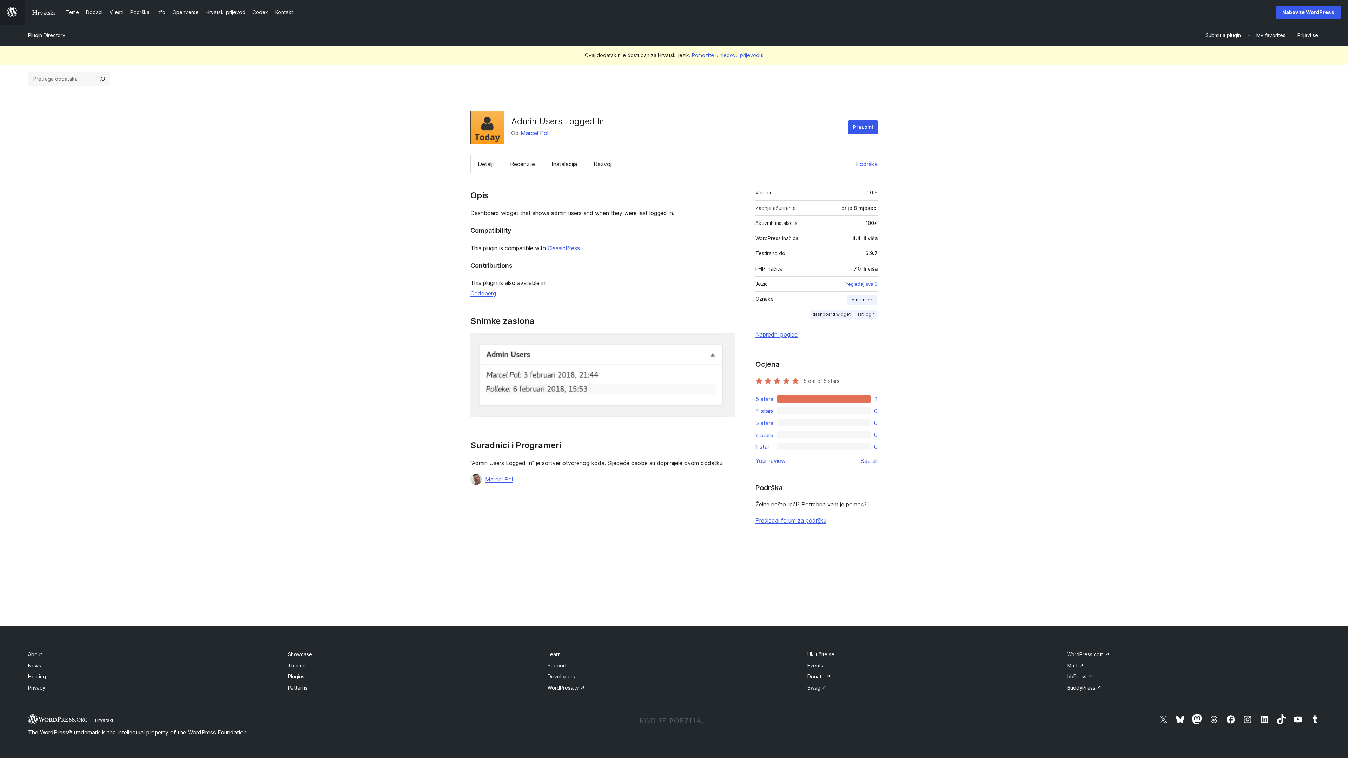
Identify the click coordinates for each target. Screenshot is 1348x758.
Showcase (300, 654)
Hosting (37, 676)
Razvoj (603, 163)
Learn (554, 654)
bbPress (1079, 676)
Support (557, 666)
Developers (561, 676)
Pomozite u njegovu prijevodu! (728, 55)
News (34, 666)
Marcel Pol (534, 133)
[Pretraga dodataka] (102, 79)
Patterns (298, 688)
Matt (1075, 666)
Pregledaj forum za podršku (790, 520)
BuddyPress (1084, 688)
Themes (297, 666)
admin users (862, 299)
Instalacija (564, 163)
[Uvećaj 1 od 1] (725, 342)
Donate (819, 676)
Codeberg (483, 293)
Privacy (36, 688)
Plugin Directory (46, 35)
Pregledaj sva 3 (860, 284)
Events (815, 666)
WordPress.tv (566, 688)
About (35, 654)
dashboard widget (831, 314)
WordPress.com (1088, 654)
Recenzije (522, 163)
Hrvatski (104, 720)
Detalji (486, 163)
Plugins (296, 676)
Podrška (867, 163)
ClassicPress (564, 248)
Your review (770, 460)
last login (865, 314)
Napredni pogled (776, 334)
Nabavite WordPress (1308, 12)
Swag (816, 688)
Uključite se (820, 654)
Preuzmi (863, 127)
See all (869, 460)
